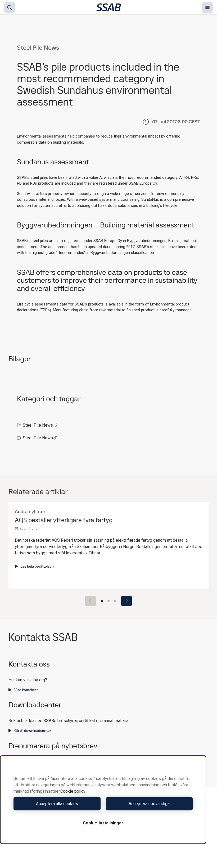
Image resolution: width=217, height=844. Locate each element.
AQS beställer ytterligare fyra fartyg (63, 520)
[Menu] (207, 7)
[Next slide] (126, 601)
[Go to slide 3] (115, 601)
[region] (103, 799)
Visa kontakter (26, 689)
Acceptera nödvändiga (149, 803)
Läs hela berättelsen (37, 566)
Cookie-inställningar (103, 822)
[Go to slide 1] (102, 601)
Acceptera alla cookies (57, 803)
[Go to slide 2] (108, 601)
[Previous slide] (90, 601)
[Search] (9, 7)
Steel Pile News (38, 425)
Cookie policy (72, 791)
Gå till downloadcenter (32, 730)
